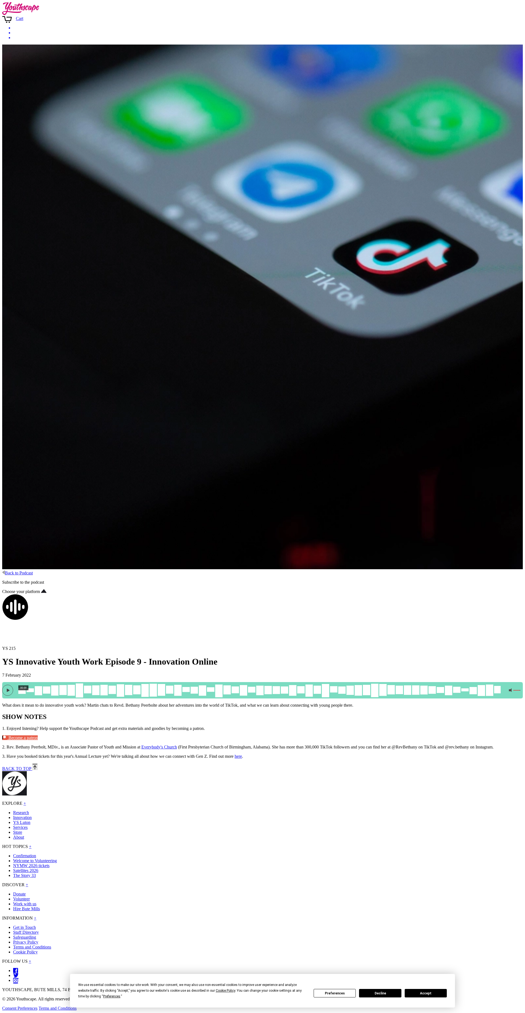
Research (21, 812)
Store (17, 832)
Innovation (22, 817)
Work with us (24, 904)
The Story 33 (24, 875)
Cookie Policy (25, 952)
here (238, 756)
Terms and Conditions (32, 947)
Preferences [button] (111, 996)
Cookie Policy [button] (225, 991)
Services (20, 827)
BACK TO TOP (17, 768)
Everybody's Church (159, 747)
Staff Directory (26, 932)
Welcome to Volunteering (35, 860)
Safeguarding (24, 937)
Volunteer (21, 899)
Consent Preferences (19, 1008)
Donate (19, 894)
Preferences (335, 993)
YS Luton (21, 822)
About (18, 837)
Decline (380, 993)
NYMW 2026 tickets (31, 865)
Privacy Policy (25, 942)
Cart (19, 18)
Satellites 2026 (25, 870)
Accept (425, 993)
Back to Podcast (19, 573)
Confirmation (24, 855)
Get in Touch (24, 927)
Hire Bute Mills (26, 908)
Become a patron (22, 737)
